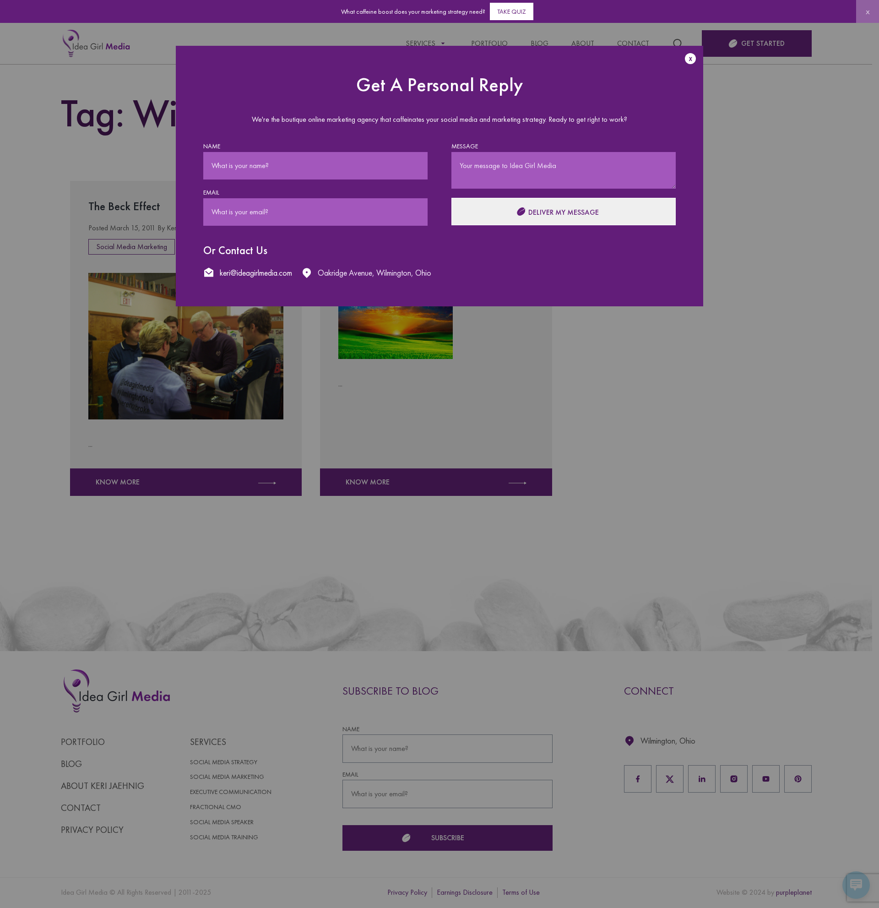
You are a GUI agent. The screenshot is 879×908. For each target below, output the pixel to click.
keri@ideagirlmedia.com (256, 272)
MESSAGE (464, 146)
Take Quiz (511, 11)
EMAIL (211, 192)
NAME (211, 146)
